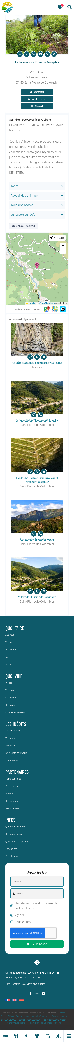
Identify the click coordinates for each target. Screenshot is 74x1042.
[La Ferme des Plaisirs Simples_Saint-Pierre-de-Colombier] (37, 17)
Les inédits (15, 724)
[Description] (27, 54)
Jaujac (26, 1016)
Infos (10, 820)
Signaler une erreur (25, 226)
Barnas (62, 1013)
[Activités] (26, 1036)
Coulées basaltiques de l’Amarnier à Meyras (37, 362)
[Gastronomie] (16, 1036)
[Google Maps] (47, 309)
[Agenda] (47, 1036)
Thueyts (57, 1023)
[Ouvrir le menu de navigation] (68, 1036)
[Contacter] (40, 54)
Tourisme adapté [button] (22, 205)
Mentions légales (36, 983)
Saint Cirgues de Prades (18, 1023)
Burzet (3, 1016)
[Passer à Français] (7, 1000)
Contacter (39, 92)
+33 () (43, 972)
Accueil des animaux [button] (24, 195)
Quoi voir (14, 676)
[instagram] (37, 993)
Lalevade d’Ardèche (39, 1016)
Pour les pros (23, 922)
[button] (37, 265)
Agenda (20, 915)
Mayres (63, 1016)
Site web (39, 106)
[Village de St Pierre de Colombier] (37, 574)
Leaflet (32, 303)
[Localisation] (47, 54)
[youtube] (43, 993)
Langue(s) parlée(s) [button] (23, 214)
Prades (63, 1020)
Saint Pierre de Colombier (41, 1023)
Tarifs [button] (14, 186)
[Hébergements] (5, 1036)
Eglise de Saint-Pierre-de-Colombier (37, 420)
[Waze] (63, 309)
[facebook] (30, 993)
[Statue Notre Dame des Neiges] (37, 516)
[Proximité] (58, 1036)
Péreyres (36, 1020)
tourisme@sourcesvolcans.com (22, 977)
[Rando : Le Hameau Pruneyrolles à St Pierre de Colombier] (37, 455)
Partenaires (17, 772)
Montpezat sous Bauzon (20, 1020)
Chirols (11, 1016)
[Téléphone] (34, 54)
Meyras (4, 1020)
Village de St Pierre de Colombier (37, 597)
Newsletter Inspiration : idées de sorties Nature (36, 905)
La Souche (54, 1016)
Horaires (15, 983)
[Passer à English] (14, 1000)
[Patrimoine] (37, 1036)
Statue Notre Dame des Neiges (37, 539)
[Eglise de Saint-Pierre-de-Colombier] (37, 397)
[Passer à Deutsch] (21, 1000)
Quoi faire (14, 628)
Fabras (19, 1016)
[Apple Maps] (55, 309)
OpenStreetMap (47, 303)
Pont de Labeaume (50, 1020)
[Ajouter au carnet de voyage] (20, 54)
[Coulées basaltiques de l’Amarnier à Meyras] (37, 339)
